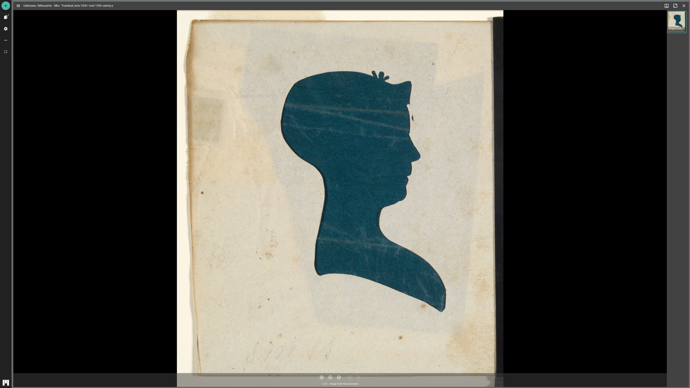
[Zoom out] (330, 377)
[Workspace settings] (5, 28)
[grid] (678, 198)
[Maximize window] (675, 5)
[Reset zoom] (339, 377)
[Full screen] (5, 51)
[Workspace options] (5, 40)
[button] (677, 21)
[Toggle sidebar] (18, 5)
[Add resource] (5, 5)
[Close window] (684, 5)
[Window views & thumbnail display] (666, 5)
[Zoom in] (321, 377)
